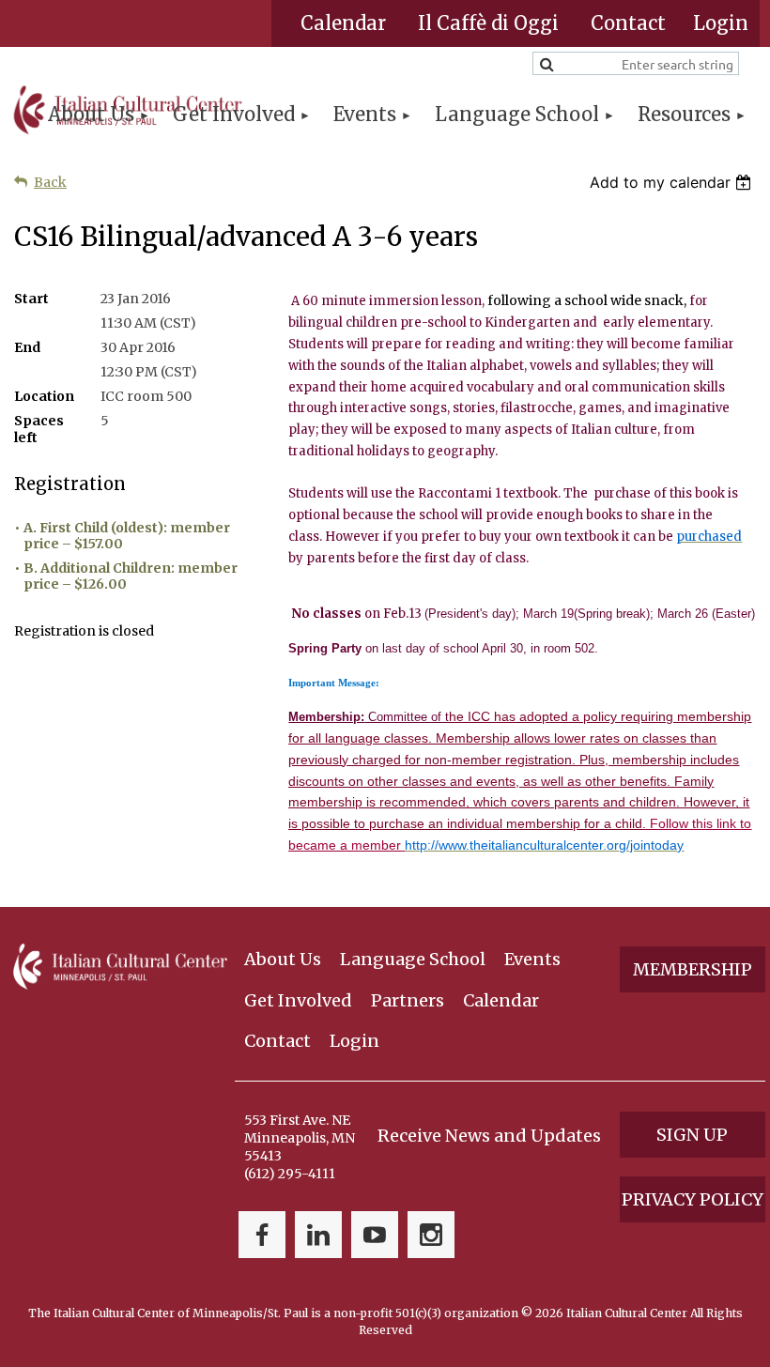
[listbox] (673, 182)
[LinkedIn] (318, 1234)
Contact (628, 23)
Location (44, 396)
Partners (407, 1000)
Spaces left (39, 429)
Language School (412, 959)
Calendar (343, 23)
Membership (692, 969)
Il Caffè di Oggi (488, 23)
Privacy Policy (692, 1199)
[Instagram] (431, 1234)
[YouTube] (374, 1234)
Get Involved (298, 1000)
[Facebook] (262, 1234)
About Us (282, 959)
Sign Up (692, 1134)
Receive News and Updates (489, 1135)
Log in (721, 23)
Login (354, 1041)
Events (532, 959)
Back (50, 182)
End (27, 347)
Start (31, 298)
